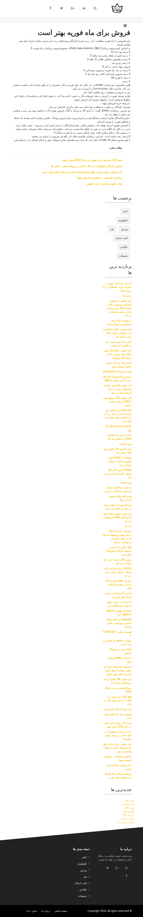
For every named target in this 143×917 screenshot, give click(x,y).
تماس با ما (32, 911)
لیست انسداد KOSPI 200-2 (117, 371)
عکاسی (124, 247)
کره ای (127, 526)
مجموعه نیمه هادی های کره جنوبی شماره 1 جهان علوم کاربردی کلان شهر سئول (117, 670)
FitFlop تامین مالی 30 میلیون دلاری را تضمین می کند (117, 473)
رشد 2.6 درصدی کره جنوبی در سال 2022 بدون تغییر (92, 160)
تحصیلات (123, 256)
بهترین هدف (128, 811)
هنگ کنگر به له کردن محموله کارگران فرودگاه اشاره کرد (118, 550)
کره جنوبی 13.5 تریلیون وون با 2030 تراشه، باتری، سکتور (117, 401)
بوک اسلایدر (128, 804)
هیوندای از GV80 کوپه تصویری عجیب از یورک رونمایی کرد (119, 461)
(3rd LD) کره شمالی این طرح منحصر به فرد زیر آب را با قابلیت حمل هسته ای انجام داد (117, 415)
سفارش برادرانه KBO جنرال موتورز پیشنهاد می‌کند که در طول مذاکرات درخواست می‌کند (117, 536)
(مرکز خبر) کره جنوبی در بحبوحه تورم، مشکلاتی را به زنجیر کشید (117, 287)
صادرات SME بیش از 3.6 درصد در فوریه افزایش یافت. (118, 584)
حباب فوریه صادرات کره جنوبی (104, 184)
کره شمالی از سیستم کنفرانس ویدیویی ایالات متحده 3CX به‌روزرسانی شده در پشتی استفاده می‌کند (119, 308)
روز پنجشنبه (125, 443)
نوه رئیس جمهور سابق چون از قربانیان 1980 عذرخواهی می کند (117, 517)
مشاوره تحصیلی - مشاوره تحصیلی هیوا (99, 178)
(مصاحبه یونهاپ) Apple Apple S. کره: (118, 612)
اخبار (125, 211)
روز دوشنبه (125, 482)
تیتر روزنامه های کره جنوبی (117, 709)
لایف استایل (121, 238)
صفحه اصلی (60, 911)
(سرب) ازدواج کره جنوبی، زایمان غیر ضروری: (117, 595)
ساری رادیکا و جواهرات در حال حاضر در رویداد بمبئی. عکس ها (86, 166)
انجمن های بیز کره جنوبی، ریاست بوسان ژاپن (118, 364)
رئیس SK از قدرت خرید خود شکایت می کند (117, 561)
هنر (112, 229)
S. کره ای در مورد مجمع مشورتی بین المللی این (119, 603)
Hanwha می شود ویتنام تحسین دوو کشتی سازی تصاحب (118, 623)
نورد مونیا (129, 800)
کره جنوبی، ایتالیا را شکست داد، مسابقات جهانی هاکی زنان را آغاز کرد (117, 333)
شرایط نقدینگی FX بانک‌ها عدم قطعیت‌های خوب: (118, 775)
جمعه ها (127, 295)
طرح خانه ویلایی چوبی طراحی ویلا (119, 498)
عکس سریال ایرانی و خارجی (126, 820)
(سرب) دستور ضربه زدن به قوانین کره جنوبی (118, 343)
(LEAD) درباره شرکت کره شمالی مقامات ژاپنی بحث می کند (117, 572)
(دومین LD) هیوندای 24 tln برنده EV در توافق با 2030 (117, 378)
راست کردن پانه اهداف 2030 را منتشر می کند (119, 436)
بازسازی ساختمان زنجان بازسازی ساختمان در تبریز (118, 489)
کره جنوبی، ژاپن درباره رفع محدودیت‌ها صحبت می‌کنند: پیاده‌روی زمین (82, 172)
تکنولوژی (123, 220)
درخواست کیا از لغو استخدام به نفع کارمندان (119, 322)
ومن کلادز (129, 807)
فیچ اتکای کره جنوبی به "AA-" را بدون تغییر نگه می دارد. (117, 700)
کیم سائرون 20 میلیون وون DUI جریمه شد (117, 450)
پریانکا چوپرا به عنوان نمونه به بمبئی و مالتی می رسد (117, 506)
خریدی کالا (128, 815)
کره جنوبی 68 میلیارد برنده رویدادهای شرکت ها (117, 681)
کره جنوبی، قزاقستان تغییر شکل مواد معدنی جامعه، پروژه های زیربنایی (117, 354)
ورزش (124, 229)
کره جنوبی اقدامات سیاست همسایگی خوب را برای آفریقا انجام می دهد (117, 389)
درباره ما (45, 911)
